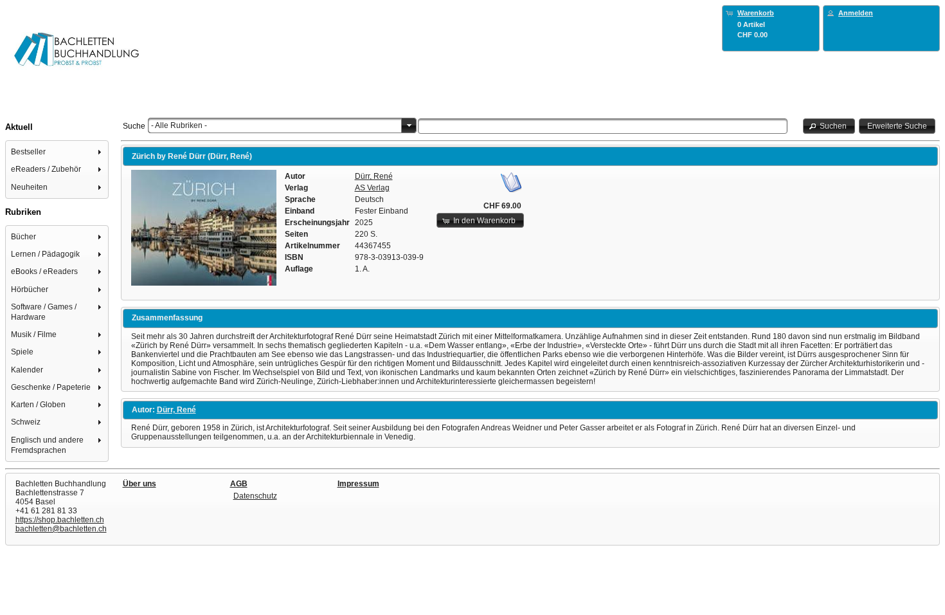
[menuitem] (57, 151)
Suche (134, 126)
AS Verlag (372, 187)
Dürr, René (374, 176)
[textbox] (603, 126)
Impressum (358, 483)
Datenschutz (255, 495)
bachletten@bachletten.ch (61, 528)
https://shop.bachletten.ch (59, 519)
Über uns (139, 483)
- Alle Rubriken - (179, 125)
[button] (829, 125)
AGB (239, 483)
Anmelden (855, 13)
